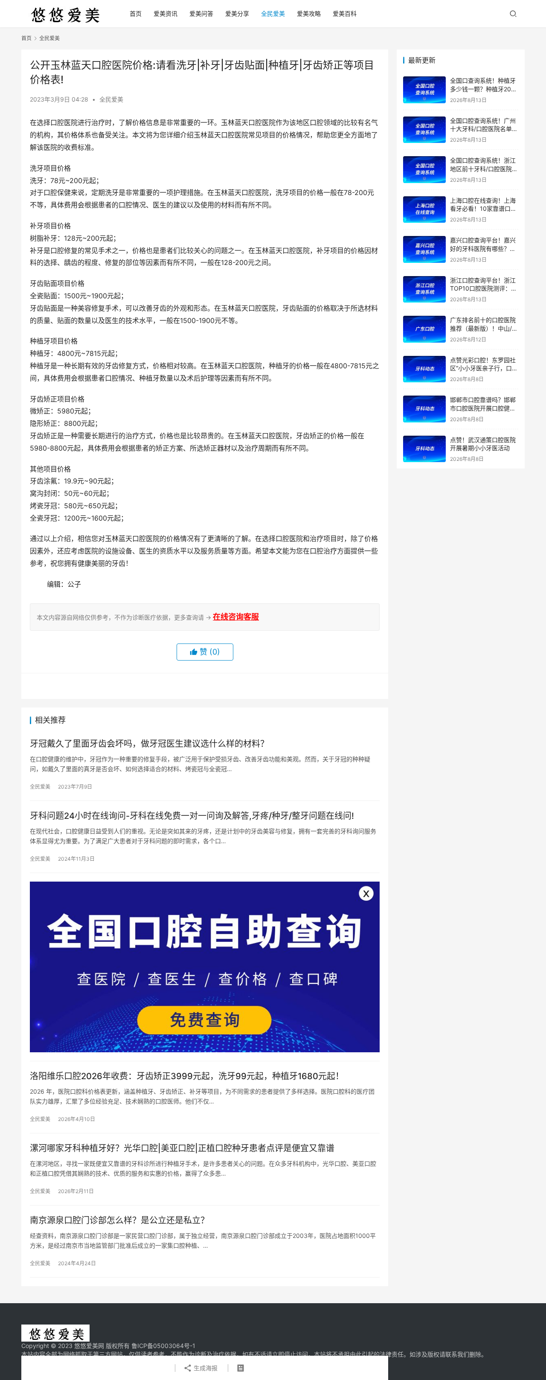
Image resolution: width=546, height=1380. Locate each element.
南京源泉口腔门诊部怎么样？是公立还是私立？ (119, 1220)
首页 (136, 13)
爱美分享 (237, 13)
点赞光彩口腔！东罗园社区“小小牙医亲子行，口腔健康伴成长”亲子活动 (484, 368)
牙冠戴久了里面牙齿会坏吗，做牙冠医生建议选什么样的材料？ (149, 744)
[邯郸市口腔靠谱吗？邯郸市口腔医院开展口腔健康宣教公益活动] (424, 409)
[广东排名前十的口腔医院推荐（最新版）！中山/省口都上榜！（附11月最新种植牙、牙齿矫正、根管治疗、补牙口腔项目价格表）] (424, 329)
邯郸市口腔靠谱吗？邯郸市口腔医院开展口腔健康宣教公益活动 (483, 408)
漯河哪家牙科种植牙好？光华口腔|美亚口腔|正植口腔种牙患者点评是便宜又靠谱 (182, 1148)
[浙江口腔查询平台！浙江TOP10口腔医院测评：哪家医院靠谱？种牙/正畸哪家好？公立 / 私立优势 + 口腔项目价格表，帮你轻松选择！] (424, 289)
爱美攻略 (309, 13)
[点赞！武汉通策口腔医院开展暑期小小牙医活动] (424, 449)
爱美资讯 (165, 13)
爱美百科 (345, 13)
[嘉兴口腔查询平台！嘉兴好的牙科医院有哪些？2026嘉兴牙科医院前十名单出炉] (424, 249)
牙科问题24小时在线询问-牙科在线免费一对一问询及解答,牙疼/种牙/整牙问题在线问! (192, 816)
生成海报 (205, 1367)
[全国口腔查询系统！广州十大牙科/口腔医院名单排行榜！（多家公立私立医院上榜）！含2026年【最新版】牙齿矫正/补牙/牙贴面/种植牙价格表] (424, 129)
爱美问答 (201, 13)
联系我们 (457, 1354)
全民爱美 (273, 13)
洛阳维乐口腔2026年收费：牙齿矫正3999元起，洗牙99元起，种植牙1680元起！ (187, 1076)
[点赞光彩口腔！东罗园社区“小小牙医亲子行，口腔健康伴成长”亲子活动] (424, 369)
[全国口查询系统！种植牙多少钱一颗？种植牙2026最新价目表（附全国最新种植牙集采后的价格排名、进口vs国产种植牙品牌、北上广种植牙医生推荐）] (424, 89)
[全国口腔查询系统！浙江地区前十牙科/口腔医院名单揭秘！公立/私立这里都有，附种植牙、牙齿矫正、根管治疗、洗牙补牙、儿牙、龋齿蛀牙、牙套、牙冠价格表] (424, 169)
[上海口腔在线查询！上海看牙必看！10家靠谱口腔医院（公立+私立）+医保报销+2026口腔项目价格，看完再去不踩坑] (424, 209)
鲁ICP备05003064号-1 (163, 1345)
